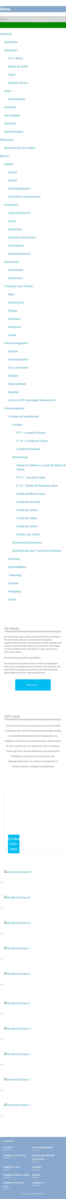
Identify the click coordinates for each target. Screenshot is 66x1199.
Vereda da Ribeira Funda (30, 493)
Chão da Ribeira (17, 384)
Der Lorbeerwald (18, 367)
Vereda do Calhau (26, 518)
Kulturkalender (16, 99)
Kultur (7, 91)
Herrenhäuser (16, 245)
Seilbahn (13, 375)
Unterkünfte (11, 205)
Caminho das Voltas (28, 534)
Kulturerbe (10, 107)
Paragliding (14, 591)
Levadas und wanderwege (23, 416)
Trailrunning (14, 575)
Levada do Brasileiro (28, 449)
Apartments (15, 229)
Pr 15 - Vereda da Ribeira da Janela (37, 485)
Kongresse (14, 327)
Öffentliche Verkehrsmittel (24, 196)
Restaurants (15, 278)
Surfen (12, 599)
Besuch (4, 156)
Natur (11, 294)
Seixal (11, 74)
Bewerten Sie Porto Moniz (20, 148)
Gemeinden (10, 50)
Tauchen (13, 583)
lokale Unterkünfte (19, 213)
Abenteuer (14, 318)
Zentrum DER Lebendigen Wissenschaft (32, 400)
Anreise (12, 172)
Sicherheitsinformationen (27, 542)
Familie (12, 335)
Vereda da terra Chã (28, 502)
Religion (12, 310)
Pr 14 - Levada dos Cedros (32, 441)
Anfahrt (12, 180)
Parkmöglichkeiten (19, 188)
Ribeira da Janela (18, 66)
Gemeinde (6, 34)
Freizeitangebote (14, 408)
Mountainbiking (17, 567)
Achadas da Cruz (18, 82)
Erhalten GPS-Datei (14, 844)
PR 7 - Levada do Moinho (31, 432)
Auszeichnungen (13, 131)
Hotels (12, 221)
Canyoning (14, 559)
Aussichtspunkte (18, 359)
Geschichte (11, 42)
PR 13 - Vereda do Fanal (30, 477)
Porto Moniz (15, 58)
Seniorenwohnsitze (19, 253)
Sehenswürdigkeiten (16, 343)
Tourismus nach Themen (18, 286)
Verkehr (8, 164)
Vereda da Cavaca (27, 510)
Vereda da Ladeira (27, 526)
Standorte (10, 123)
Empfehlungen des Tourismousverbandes (36, 550)
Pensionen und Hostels (22, 237)
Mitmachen (6, 139)
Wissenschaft (16, 302)
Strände (13, 351)
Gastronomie (11, 261)
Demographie (12, 115)
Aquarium (13, 392)
